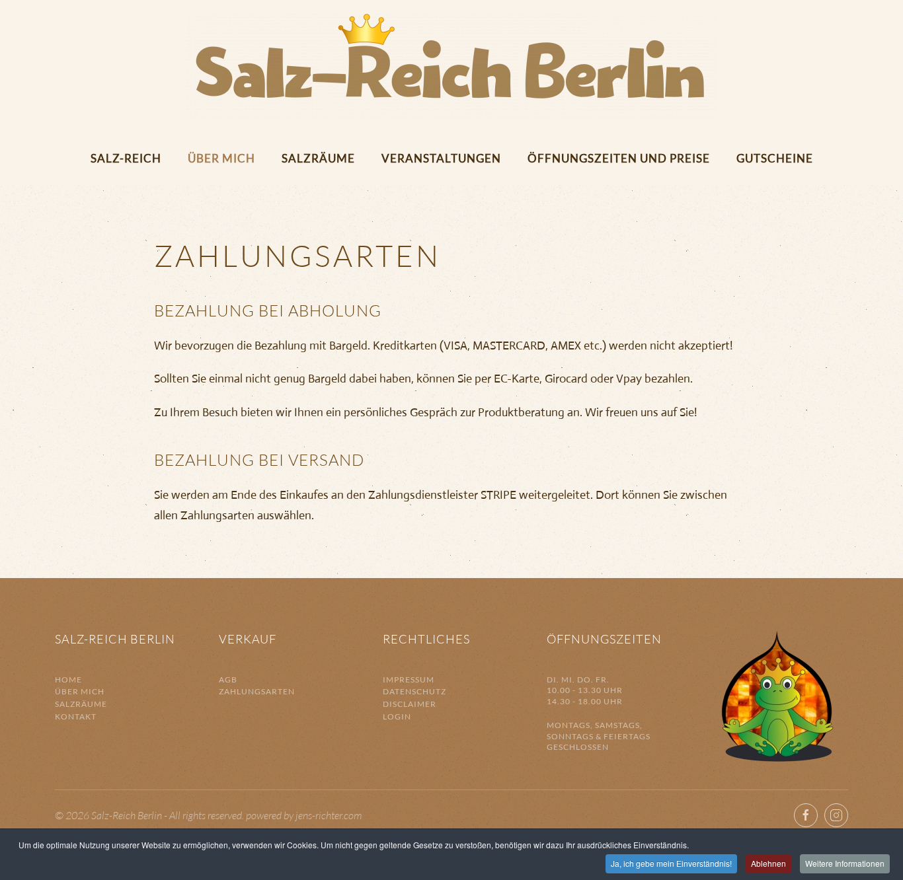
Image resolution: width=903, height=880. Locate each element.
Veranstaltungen (441, 158)
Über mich (221, 158)
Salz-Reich (126, 158)
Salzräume (318, 158)
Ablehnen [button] (768, 863)
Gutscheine (774, 158)
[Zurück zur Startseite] (451, 66)
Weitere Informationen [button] (844, 863)
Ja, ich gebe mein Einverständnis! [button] (671, 863)
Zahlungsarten (257, 691)
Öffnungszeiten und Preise (619, 158)
